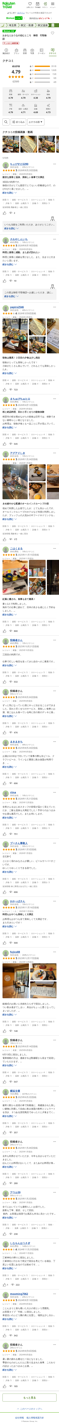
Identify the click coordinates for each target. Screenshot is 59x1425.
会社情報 (19, 1417)
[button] (11, 144)
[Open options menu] (54, 164)
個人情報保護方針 (35, 1417)
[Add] (52, 33)
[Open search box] (6, 121)
